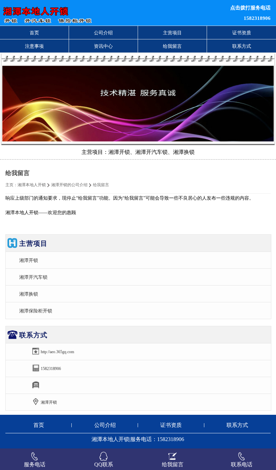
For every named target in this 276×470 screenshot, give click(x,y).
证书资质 (241, 32)
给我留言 (172, 46)
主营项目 (172, 32)
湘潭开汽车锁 (33, 277)
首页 (34, 32)
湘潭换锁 (28, 294)
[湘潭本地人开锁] (84, 13)
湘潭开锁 (28, 260)
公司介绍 (103, 32)
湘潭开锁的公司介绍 (69, 184)
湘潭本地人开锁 (32, 184)
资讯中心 (103, 46)
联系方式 (241, 46)
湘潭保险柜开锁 (35, 310)
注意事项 (34, 46)
